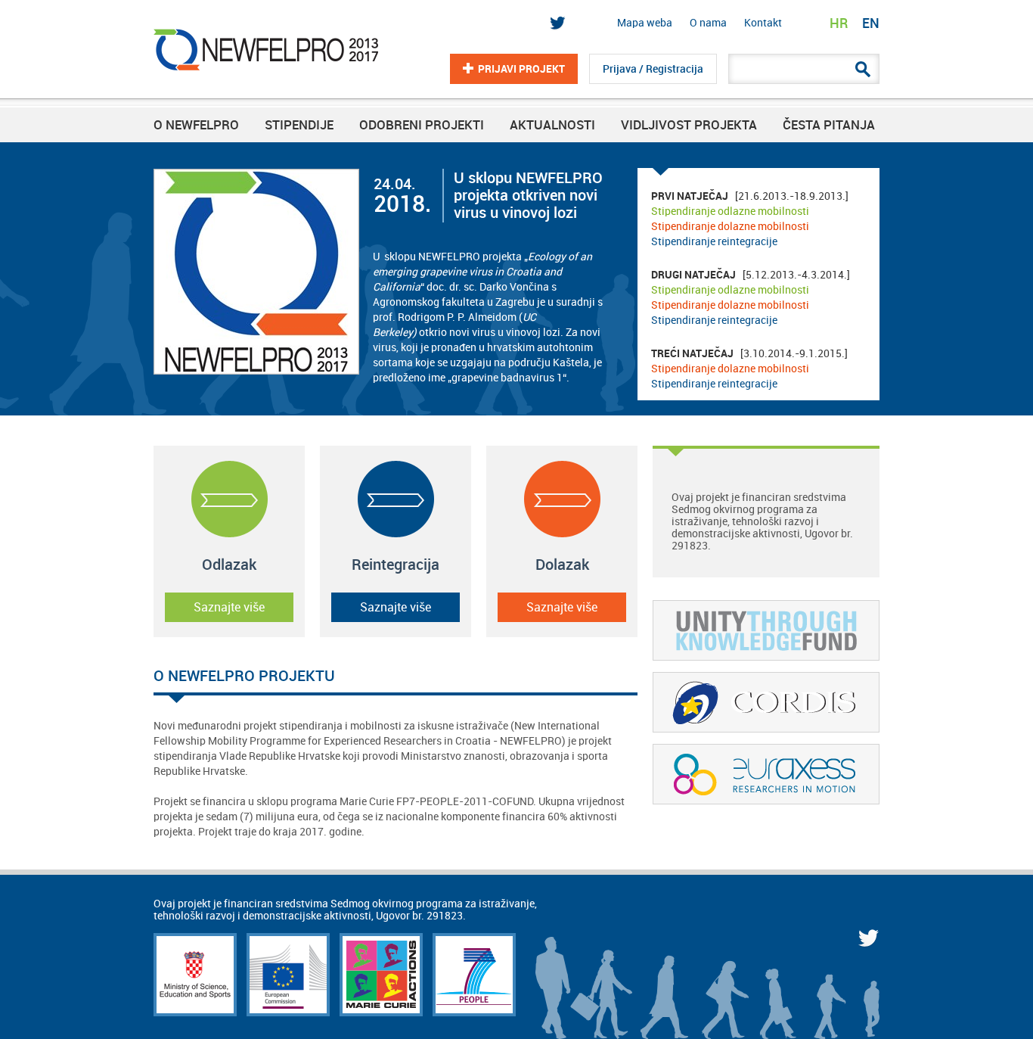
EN (870, 23)
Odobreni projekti (421, 124)
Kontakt (763, 23)
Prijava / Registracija (653, 69)
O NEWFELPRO (196, 124)
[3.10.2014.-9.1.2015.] (749, 368)
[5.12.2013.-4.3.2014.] (750, 297)
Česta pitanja (829, 124)
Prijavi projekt (521, 69)
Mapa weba (644, 23)
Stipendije (299, 124)
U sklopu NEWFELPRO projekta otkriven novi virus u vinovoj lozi (528, 196)
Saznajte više (229, 607)
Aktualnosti (552, 124)
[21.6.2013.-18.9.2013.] (749, 218)
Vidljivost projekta (689, 124)
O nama (708, 23)
